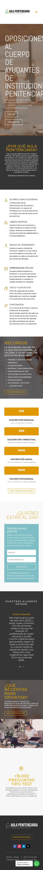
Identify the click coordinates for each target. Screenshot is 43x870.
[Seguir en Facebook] (15, 846)
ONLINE (11, 114)
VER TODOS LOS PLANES (21, 491)
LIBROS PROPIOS (18, 222)
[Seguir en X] (28, 846)
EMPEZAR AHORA (21, 837)
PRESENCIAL (13, 122)
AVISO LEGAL (12, 857)
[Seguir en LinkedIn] (23, 846)
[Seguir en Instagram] (19, 846)
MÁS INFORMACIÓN (15, 392)
